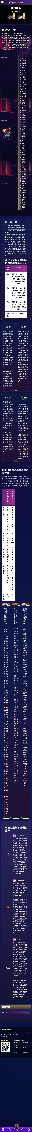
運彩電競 (25, 449)
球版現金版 (6, 811)
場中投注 (15, 1045)
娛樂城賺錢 (16, 1050)
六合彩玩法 (16, 1047)
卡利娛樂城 (20, 919)
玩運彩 (22, 155)
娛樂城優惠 (28, 1032)
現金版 (24, 1047)
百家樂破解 (16, 1042)
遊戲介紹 (15, 1052)
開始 (14, 16)
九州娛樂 (20, 950)
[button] (2, 2)
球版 (6, 225)
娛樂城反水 (25, 1050)
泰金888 (21, 957)
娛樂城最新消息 (26, 1052)
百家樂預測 (25, 1042)
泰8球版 (15, 980)
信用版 (14, 33)
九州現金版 (23, 845)
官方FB (30, 1032)
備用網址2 (6, 1036)
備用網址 (2, 1036)
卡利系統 (23, 45)
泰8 (14, 943)
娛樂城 (8, 444)
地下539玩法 (25, 1045)
